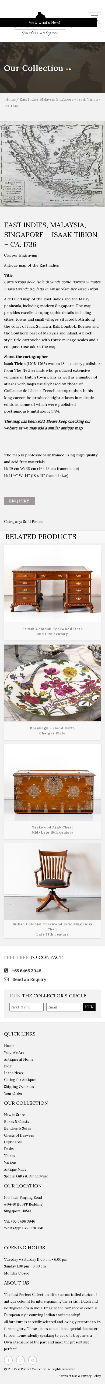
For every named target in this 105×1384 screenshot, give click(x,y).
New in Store (14, 1115)
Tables (9, 1155)
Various (10, 1162)
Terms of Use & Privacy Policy (80, 1376)
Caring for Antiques (20, 1079)
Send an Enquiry (29, 979)
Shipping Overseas (19, 1086)
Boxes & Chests (16, 1121)
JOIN (89, 1006)
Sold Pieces (33, 521)
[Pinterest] (34, 1360)
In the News (13, 1073)
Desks (9, 1149)
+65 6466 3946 (26, 970)
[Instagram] (21, 1360)
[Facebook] (9, 1360)
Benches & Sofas (17, 1128)
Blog (8, 1066)
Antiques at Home (18, 1059)
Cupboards (13, 1142)
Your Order (13, 1093)
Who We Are (14, 1052)
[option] (52, 164)
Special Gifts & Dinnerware (26, 1176)
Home (10, 99)
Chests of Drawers (19, 1135)
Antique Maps (15, 1169)
